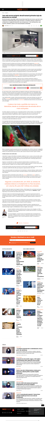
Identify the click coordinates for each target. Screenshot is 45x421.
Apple (34, 174)
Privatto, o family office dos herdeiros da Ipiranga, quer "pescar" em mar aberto (18, 297)
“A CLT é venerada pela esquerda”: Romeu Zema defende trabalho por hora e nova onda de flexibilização (28, 396)
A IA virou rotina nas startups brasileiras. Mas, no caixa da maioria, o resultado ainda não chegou (19, 277)
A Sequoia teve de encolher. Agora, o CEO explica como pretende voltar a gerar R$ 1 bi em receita (28, 359)
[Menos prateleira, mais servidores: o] (29, 312)
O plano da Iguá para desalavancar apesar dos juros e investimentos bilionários (40, 287)
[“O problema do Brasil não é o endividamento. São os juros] (8, 350)
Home (3, 12)
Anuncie (22, 409)
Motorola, (20, 223)
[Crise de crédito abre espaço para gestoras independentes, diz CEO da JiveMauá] (8, 384)
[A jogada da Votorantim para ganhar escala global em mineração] (8, 325)
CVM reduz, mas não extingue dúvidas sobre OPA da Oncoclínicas (40, 272)
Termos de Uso (22, 242)
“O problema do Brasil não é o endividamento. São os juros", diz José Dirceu (29, 349)
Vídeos (4, 344)
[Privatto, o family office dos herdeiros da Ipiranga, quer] (8, 291)
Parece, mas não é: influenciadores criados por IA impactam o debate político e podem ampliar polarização (28, 372)
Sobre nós (18, 409)
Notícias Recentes (7, 249)
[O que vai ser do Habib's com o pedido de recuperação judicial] (29, 254)
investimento (21, 99)
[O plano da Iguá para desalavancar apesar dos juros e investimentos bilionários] (29, 284)
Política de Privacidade (21, 411)
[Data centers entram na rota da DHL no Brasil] (29, 299)
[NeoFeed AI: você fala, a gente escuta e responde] (8, 311)
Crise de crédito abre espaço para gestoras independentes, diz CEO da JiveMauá (27, 383)
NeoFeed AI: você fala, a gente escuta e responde (18, 314)
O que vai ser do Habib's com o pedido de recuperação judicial (40, 257)
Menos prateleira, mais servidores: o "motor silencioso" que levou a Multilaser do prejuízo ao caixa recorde (40, 318)
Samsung (36, 63)
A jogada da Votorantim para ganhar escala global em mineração (19, 329)
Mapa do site (19, 413)
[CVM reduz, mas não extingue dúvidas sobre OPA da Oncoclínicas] (29, 269)
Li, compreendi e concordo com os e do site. (19, 242)
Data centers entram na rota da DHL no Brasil (39, 301)
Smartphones (26, 223)
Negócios (6, 12)
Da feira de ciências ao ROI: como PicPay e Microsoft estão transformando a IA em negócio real (20, 258)
